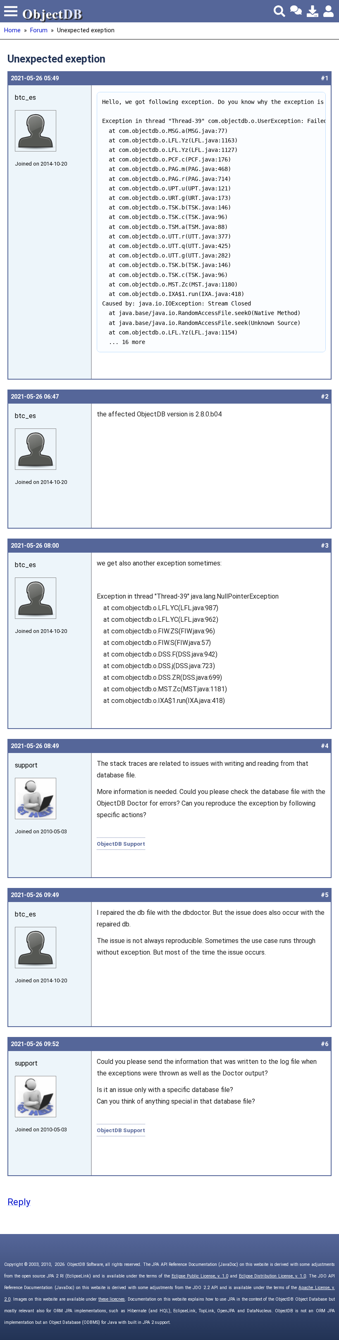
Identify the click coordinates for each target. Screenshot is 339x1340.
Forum (39, 30)
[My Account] (329, 11)
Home (12, 30)
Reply (19, 1201)
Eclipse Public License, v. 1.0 (200, 1276)
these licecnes (111, 1299)
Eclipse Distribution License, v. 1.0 (272, 1276)
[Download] (312, 11)
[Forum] (296, 11)
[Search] (279, 11)
